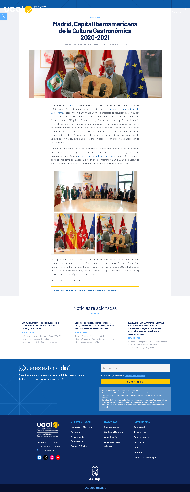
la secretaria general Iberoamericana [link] (96, 155)
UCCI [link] (62, 290)
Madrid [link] (68, 105)
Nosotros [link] (74, 12)
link (107, 407)
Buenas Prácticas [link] (79, 446)
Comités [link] (120, 12)
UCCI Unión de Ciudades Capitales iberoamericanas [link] (91, 44)
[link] (3, 16)
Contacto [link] (176, 12)
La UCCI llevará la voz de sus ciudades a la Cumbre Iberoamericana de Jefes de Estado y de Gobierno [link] (40, 325)
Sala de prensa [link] (141, 437)
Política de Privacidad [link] (135, 375)
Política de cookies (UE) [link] (145, 457)
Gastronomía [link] (72, 290)
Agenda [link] (138, 447)
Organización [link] (110, 437)
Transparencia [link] (141, 431)
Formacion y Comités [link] (81, 426)
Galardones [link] (76, 431)
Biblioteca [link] (139, 442)
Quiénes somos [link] (111, 426)
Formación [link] (107, 12)
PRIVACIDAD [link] (101, 488)
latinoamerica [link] (109, 290)
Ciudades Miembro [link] (113, 431)
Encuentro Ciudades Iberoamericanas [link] (139, 10)
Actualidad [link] (161, 12)
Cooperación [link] (90, 12)
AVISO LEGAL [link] (90, 488)
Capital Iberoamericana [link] (90, 290)
